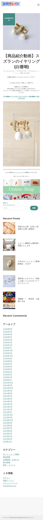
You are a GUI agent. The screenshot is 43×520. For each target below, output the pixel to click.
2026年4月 (7, 340)
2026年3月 (7, 342)
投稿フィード (8, 480)
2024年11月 (7, 385)
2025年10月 (8, 356)
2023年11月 (7, 417)
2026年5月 (7, 337)
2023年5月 (7, 433)
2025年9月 (7, 358)
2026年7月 (7, 332)
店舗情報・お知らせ (11, 460)
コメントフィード (10, 483)
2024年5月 (7, 401)
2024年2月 (7, 409)
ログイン (6, 478)
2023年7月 (7, 428)
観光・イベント (9, 465)
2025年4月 (7, 372)
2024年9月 (7, 391)
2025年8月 (7, 361)
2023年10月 (8, 420)
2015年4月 (7, 441)
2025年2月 (7, 377)
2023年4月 (7, 436)
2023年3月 (7, 439)
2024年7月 (7, 396)
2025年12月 (8, 350)
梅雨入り (5, 203)
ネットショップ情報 (11, 454)
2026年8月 (7, 329)
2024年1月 (7, 412)
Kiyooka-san (10, 71)
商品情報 (6, 457)
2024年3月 (7, 407)
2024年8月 (7, 393)
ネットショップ (18, 172)
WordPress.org (9, 486)
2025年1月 (7, 380)
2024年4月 (7, 404)
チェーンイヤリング (9, 205)
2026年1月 (7, 348)
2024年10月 (8, 388)
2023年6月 (7, 431)
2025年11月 (7, 353)
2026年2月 (7, 345)
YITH (32, 517)
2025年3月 (7, 374)
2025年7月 (7, 364)
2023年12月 (8, 415)
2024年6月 (7, 399)
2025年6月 (7, 366)
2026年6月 (7, 334)
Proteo (5, 517)
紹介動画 (27, 73)
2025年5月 (7, 369)
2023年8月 (7, 425)
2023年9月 (7, 423)
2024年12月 (8, 382)
